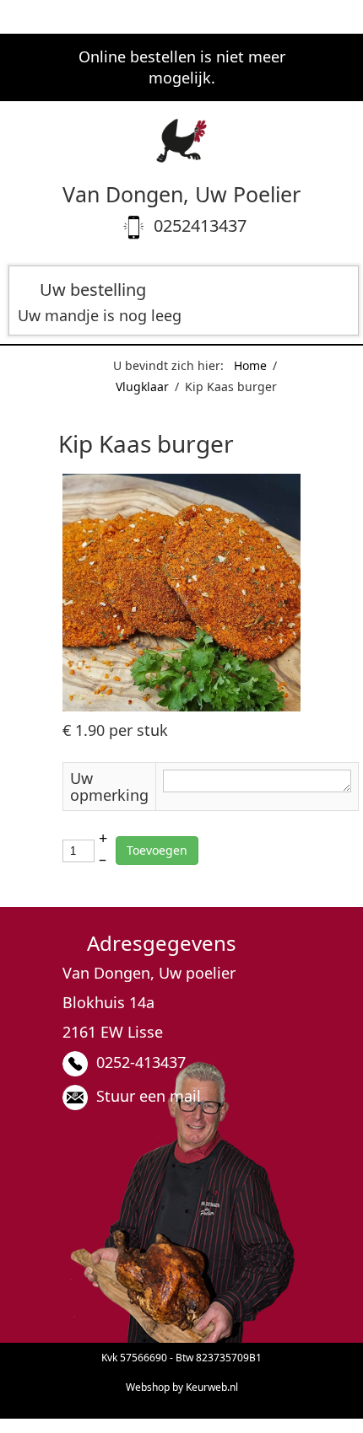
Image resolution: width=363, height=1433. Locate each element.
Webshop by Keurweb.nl (182, 1387)
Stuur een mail (148, 1096)
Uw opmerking (109, 786)
